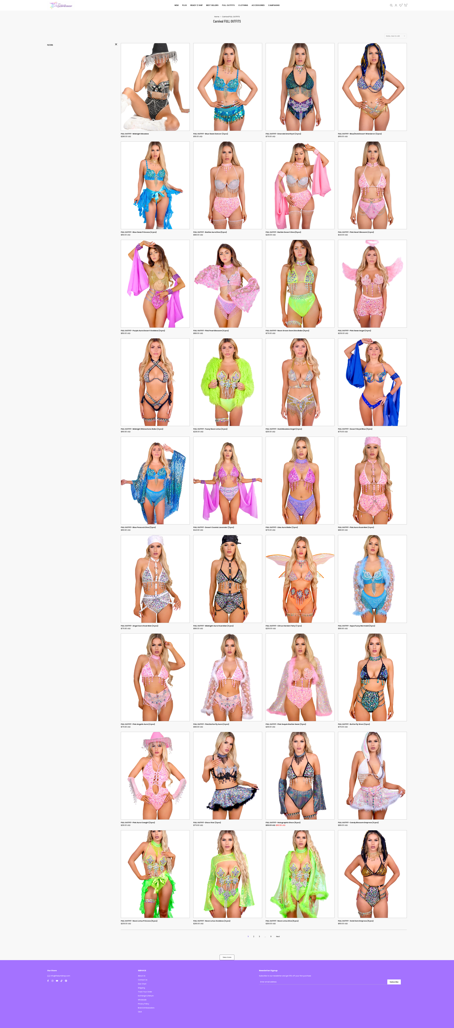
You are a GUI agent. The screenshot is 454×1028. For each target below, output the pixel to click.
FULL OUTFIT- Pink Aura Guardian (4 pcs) (356, 527)
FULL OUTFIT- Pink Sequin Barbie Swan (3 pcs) (286, 724)
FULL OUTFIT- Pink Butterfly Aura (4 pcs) (211, 724)
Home (216, 16)
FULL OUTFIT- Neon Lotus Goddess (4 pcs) (211, 921)
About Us (141, 976)
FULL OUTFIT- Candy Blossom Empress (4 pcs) (358, 822)
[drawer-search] (391, 5)
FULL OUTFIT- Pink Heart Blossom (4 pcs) (356, 232)
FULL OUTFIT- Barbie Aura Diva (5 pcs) (210, 232)
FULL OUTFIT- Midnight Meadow (135, 134)
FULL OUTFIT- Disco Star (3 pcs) (207, 822)
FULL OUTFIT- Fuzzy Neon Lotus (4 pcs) (210, 429)
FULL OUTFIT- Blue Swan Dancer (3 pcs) (210, 134)
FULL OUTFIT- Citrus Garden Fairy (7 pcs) (284, 626)
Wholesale (142, 1000)
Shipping (141, 988)
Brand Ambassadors (146, 1008)
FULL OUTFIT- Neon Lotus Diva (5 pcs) (282, 921)
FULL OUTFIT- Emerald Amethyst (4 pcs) (283, 134)
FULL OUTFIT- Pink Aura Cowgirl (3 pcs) (138, 822)
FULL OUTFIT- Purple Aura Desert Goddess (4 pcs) (143, 330)
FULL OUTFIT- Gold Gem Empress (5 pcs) (356, 921)
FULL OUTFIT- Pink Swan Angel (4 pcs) (354, 330)
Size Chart (142, 984)
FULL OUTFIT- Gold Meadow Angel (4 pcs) (284, 429)
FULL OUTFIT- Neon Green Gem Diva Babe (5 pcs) (287, 330)
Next (278, 936)
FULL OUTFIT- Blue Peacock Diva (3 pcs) (138, 527)
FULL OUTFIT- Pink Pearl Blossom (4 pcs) (211, 330)
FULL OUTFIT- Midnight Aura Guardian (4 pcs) (213, 626)
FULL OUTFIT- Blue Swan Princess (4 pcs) (139, 232)
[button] (187, 47)
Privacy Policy (143, 1004)
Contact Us (142, 980)
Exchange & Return (146, 996)
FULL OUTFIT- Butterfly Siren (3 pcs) (354, 724)
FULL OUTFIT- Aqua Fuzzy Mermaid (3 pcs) (356, 626)
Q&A (140, 1012)
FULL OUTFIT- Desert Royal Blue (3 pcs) (355, 429)
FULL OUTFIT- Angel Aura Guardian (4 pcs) (139, 626)
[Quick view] (187, 57)
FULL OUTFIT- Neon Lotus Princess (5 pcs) (139, 921)
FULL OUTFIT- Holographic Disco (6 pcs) (283, 822)
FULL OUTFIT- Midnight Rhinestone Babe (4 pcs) (142, 429)
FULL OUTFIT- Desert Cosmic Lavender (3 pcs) (213, 527)
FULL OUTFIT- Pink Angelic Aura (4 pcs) (138, 724)
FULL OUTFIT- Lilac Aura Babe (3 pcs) (282, 527)
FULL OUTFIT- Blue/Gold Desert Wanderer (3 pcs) (360, 134)
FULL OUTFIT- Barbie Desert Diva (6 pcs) (283, 232)
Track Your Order (145, 992)
